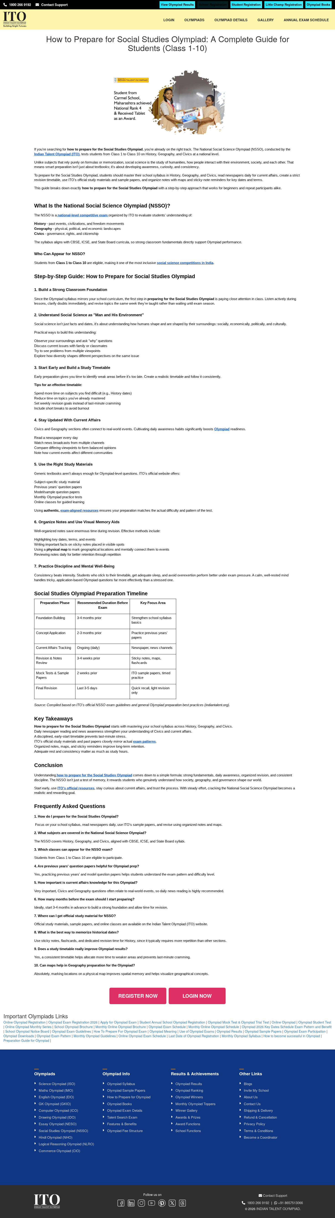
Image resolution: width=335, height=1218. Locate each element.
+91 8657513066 (290, 1202)
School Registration (213, 4)
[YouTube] (152, 1203)
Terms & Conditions (258, 1130)
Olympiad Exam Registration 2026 (73, 1022)
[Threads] (182, 1203)
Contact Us (252, 1103)
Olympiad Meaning (163, 1031)
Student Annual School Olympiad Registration (172, 1022)
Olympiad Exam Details (124, 1110)
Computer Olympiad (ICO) (58, 1110)
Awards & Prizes (188, 1117)
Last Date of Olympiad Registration (194, 1036)
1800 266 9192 (20, 4)
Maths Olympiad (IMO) (56, 1090)
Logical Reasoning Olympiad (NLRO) (66, 1143)
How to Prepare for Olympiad (128, 1096)
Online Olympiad (284, 1022)
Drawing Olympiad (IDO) (57, 1117)
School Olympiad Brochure (73, 1026)
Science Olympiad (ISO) (57, 1083)
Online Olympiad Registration (24, 1022)
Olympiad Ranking (189, 1090)
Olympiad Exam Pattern (54, 1036)
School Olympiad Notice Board (27, 1031)
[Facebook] (121, 1203)
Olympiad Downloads (18, 1036)
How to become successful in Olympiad (291, 1036)
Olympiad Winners (189, 1096)
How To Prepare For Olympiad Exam (120, 1031)
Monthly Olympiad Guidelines (95, 1036)
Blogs (248, 1083)
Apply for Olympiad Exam (118, 1022)
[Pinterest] (162, 1203)
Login (168, 19)
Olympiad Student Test (314, 1022)
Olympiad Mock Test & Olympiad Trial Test (238, 1022)
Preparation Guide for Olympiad (26, 1040)
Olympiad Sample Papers (263, 1031)
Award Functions (187, 1123)
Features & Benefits (122, 1123)
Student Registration (246, 4)
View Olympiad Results (177, 4)
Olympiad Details (230, 19)
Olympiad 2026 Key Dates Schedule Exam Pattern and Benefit (287, 1026)
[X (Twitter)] (172, 1203)
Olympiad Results (229, 1031)
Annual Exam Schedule (306, 19)
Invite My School (256, 1090)
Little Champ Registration (284, 4)
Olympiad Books (318, 4)
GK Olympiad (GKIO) (55, 1103)
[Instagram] (141, 1203)
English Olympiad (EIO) (56, 1096)
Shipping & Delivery (258, 1110)
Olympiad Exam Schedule (167, 1026)
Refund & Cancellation (260, 1117)
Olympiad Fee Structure (125, 1130)
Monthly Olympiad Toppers (195, 1103)
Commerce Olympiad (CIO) (59, 1150)
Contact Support (54, 4)
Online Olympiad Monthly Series (28, 1026)
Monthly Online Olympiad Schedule (213, 1026)
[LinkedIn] (131, 1203)
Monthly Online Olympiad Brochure (120, 1026)
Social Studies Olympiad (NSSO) (63, 1130)
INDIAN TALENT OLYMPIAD (278, 1208)
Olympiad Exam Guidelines (71, 1031)
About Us (251, 1096)
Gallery (266, 19)
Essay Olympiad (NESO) (58, 1123)
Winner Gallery (186, 1110)
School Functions (188, 1130)
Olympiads (194, 19)
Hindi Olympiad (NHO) (55, 1137)
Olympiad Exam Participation (305, 1031)
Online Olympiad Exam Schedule (142, 1036)
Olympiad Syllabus (121, 1083)
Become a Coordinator (260, 1137)
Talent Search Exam (122, 1117)
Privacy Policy (254, 1123)
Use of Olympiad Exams (196, 1031)
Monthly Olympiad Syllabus (241, 1036)
